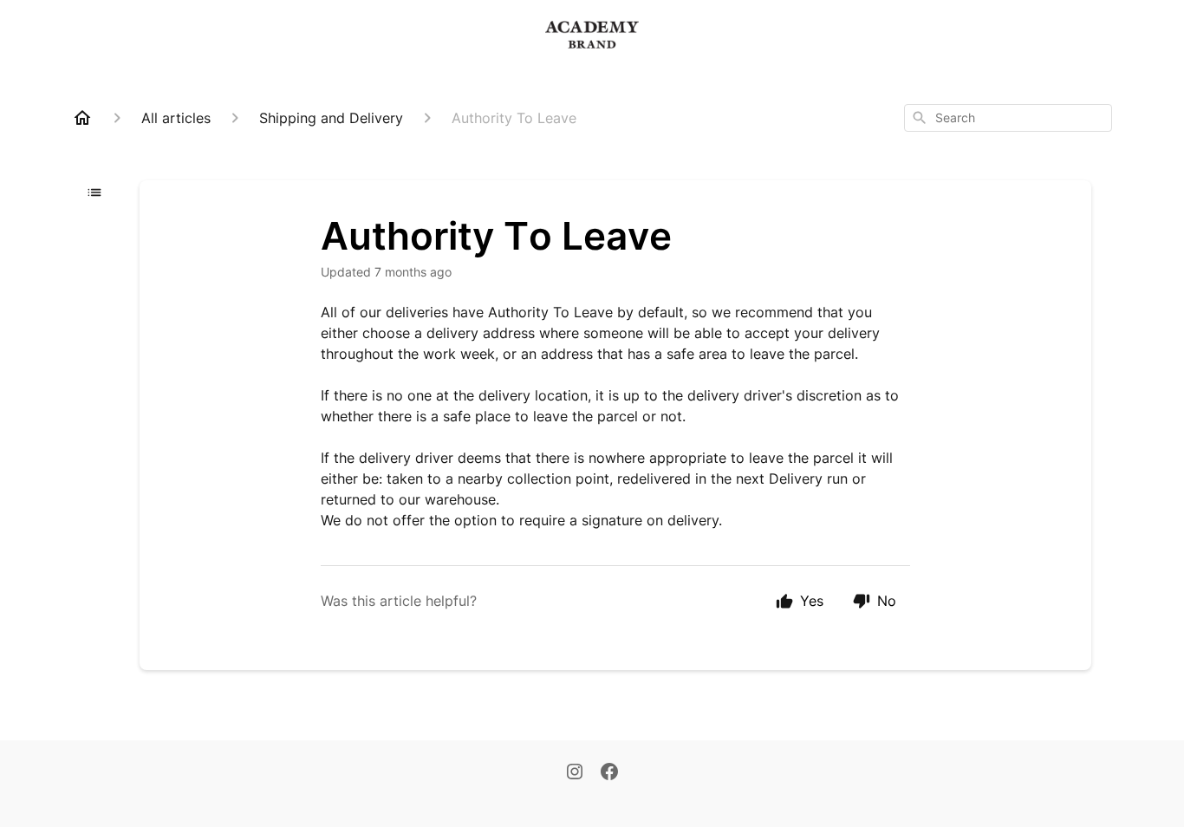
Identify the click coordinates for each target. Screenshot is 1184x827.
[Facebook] (609, 773)
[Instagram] (574, 773)
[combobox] (1008, 118)
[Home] (82, 117)
